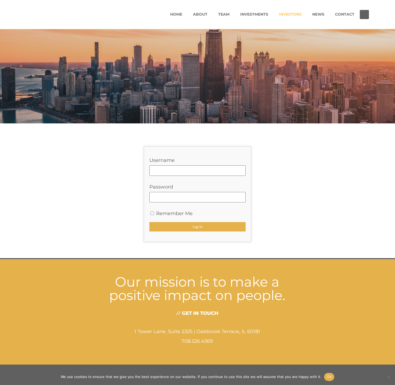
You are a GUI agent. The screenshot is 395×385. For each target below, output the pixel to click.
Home (176, 14)
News (318, 14)
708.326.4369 (197, 341)
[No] (388, 377)
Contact (344, 14)
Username (162, 160)
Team (223, 14)
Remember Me (174, 213)
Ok (329, 377)
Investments (254, 14)
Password (161, 187)
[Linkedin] (364, 14)
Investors (290, 14)
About (200, 14)
